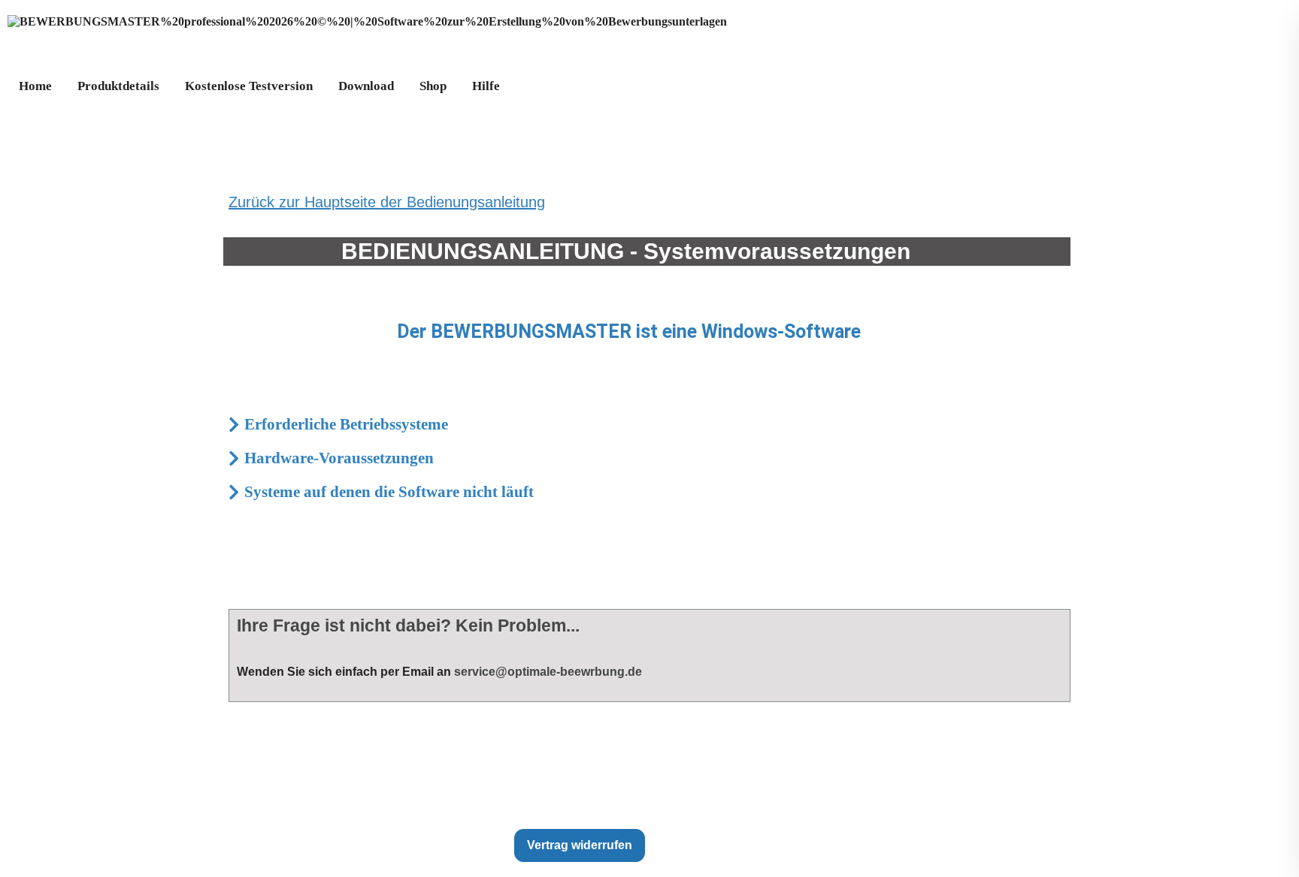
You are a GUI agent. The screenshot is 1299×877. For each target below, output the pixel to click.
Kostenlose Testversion (249, 86)
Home (35, 86)
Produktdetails (118, 86)
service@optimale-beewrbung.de (548, 671)
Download (366, 86)
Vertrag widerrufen (579, 845)
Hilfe (486, 86)
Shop (433, 86)
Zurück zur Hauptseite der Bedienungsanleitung (387, 202)
